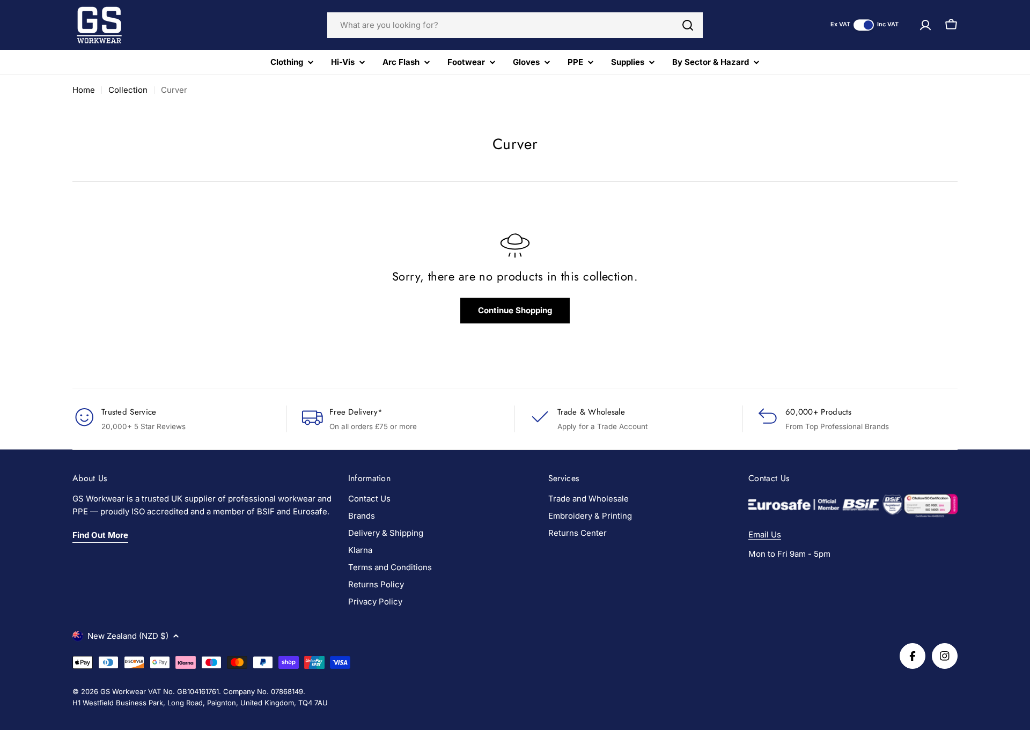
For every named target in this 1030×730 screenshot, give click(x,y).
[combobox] (515, 25)
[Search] (687, 25)
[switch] (864, 25)
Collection (128, 90)
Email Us (764, 534)
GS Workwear (123, 691)
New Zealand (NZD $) (127, 636)
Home (83, 90)
